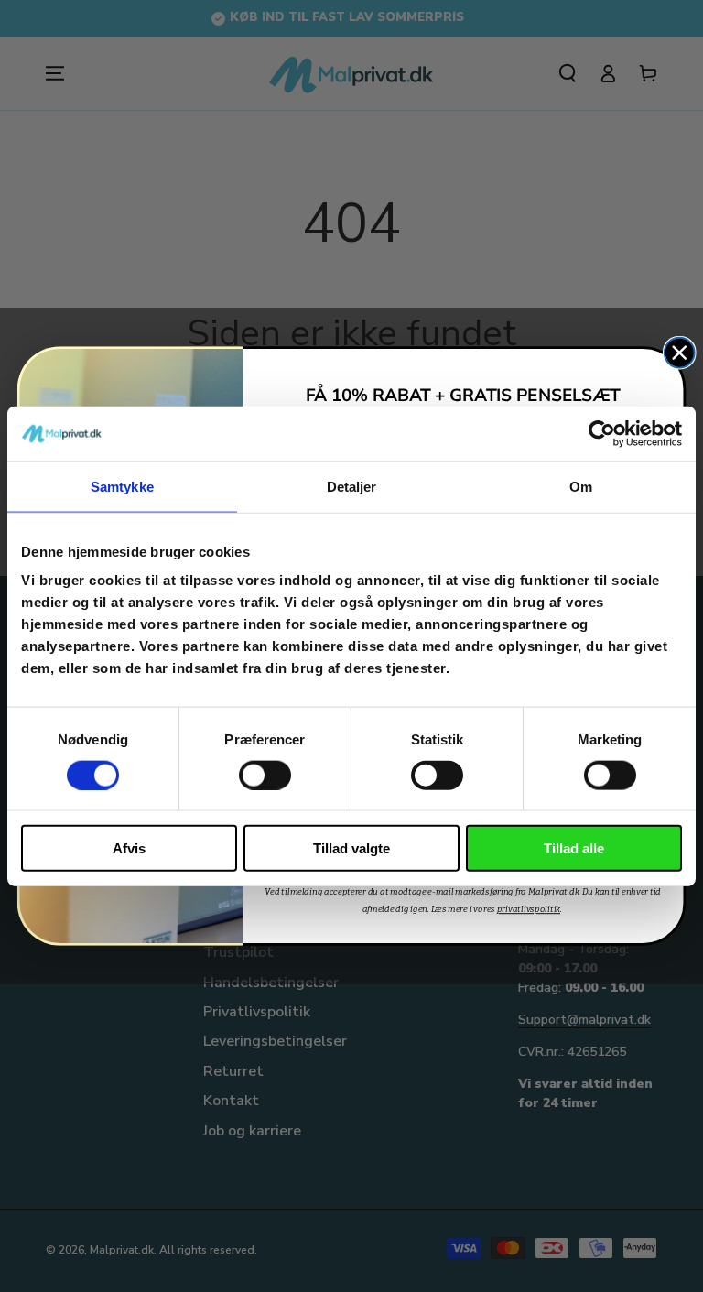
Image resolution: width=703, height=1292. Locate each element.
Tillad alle (574, 848)
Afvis (129, 848)
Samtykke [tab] (122, 486)
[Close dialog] (680, 353)
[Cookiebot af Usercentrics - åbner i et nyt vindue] (602, 433)
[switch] (265, 774)
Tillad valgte (351, 848)
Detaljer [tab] (352, 486)
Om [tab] (580, 486)
